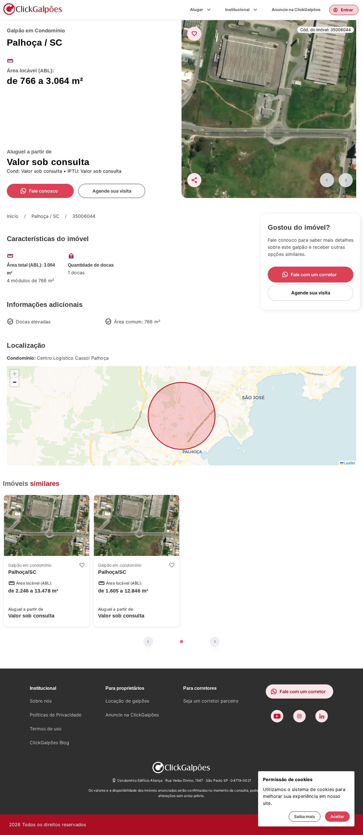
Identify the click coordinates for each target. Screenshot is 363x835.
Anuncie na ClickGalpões (296, 9)
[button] (14, 374)
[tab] (181, 641)
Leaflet (349, 462)
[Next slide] (346, 180)
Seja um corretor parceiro (211, 701)
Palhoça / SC (45, 216)
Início (12, 216)
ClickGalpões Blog (49, 742)
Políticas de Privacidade (55, 715)
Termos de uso (46, 728)
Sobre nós (41, 701)
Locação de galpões (127, 701)
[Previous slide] (327, 180)
